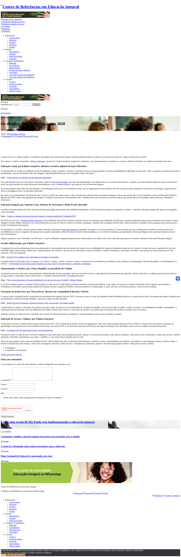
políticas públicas (18, 134)
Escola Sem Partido (60, 182)
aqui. (42, 491)
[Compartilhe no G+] (12, 136)
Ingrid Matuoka (18, 130)
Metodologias (14, 68)
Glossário (13, 86)
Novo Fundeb (64, 273)
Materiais (12, 63)
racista (95, 171)
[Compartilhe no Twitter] (18, 136)
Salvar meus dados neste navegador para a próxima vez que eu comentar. (32, 397)
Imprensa (13, 45)
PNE (53, 209)
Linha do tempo (15, 84)
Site (2, 393)
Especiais (13, 59)
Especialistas (14, 89)
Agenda (12, 54)
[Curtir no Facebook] (90, 144)
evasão (15, 341)
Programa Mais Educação (31, 220)
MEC (9, 134)
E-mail (4, 389)
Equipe (12, 47)
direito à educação (38, 161)
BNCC (94, 232)
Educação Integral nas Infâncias (21, 77)
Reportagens (14, 52)
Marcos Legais (15, 91)
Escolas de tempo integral (19, 70)
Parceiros (12, 40)
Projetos (12, 42)
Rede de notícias (15, 56)
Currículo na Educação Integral (21, 75)
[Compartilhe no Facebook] (27, 136)
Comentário (6, 380)
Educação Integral (70, 229)
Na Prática (13, 72)
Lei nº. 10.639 (48, 195)
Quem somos (14, 38)
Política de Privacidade (16, 555)
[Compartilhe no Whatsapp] (5, 136)
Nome (4, 384)
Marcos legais (14, 546)
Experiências (14, 65)
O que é (12, 82)
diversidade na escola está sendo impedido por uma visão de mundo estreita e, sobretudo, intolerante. (50, 264)
